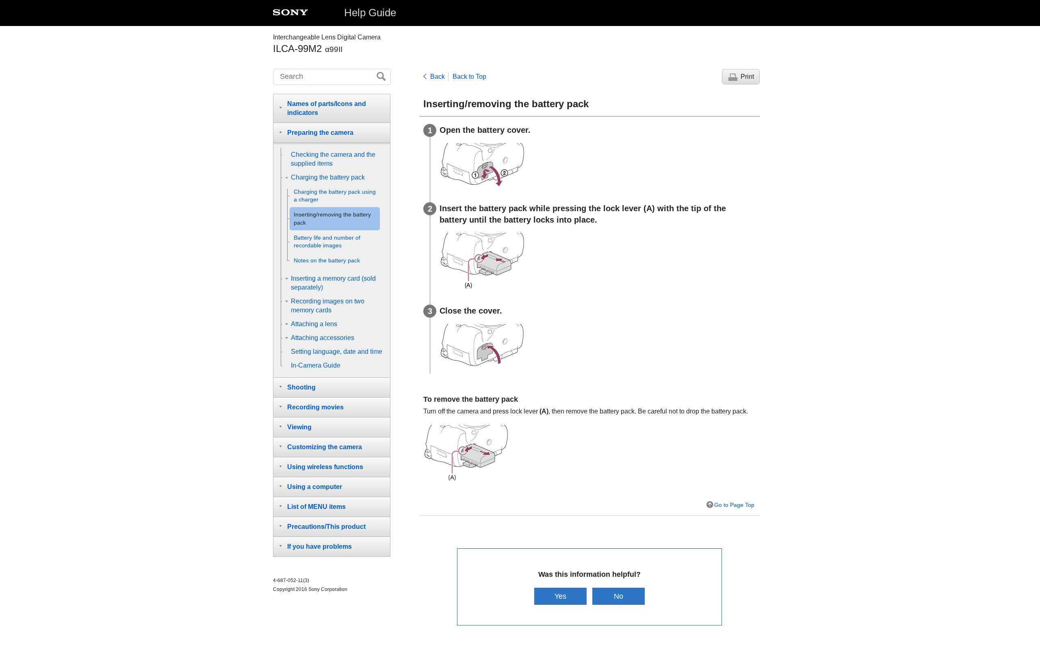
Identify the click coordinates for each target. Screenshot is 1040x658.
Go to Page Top (734, 505)
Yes (560, 596)
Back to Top (469, 76)
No (618, 596)
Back (437, 76)
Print (747, 76)
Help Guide (370, 12)
